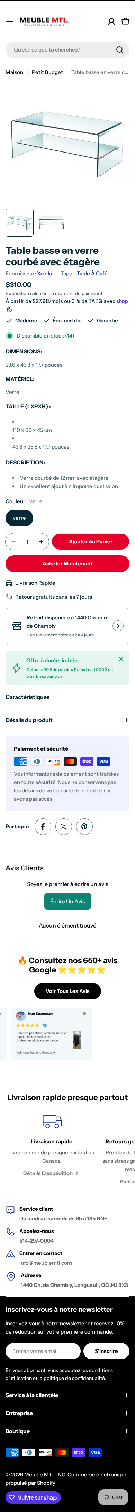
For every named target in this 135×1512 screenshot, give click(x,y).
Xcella (44, 273)
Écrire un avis (67, 901)
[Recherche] (120, 50)
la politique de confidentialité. (72, 1378)
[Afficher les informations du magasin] (118, 625)
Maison (14, 72)
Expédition (17, 293)
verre (19, 518)
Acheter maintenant (67, 563)
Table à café (92, 273)
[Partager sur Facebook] (43, 826)
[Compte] (111, 21)
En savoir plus (49, 676)
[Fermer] (121, 659)
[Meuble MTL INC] (43, 1034)
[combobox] (67, 50)
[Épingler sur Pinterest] (84, 826)
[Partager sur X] (63, 826)
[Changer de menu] (10, 21)
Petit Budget (47, 72)
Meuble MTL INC (44, 1474)
